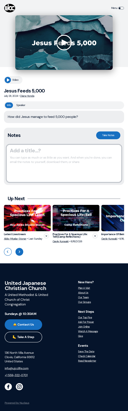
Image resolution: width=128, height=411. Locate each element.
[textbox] (64, 163)
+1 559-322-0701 (16, 375)
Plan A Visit (84, 288)
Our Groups (84, 302)
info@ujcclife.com (17, 368)
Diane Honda (27, 96)
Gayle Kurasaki (61, 241)
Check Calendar (87, 356)
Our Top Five (85, 317)
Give (80, 336)
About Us (83, 292)
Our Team (83, 297)
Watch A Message (88, 331)
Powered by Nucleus (17, 403)
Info (9, 105)
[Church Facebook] (8, 386)
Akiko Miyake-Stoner (15, 238)
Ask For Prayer (86, 322)
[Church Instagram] (19, 386)
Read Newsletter (87, 361)
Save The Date (86, 351)
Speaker (20, 105)
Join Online (84, 326)
